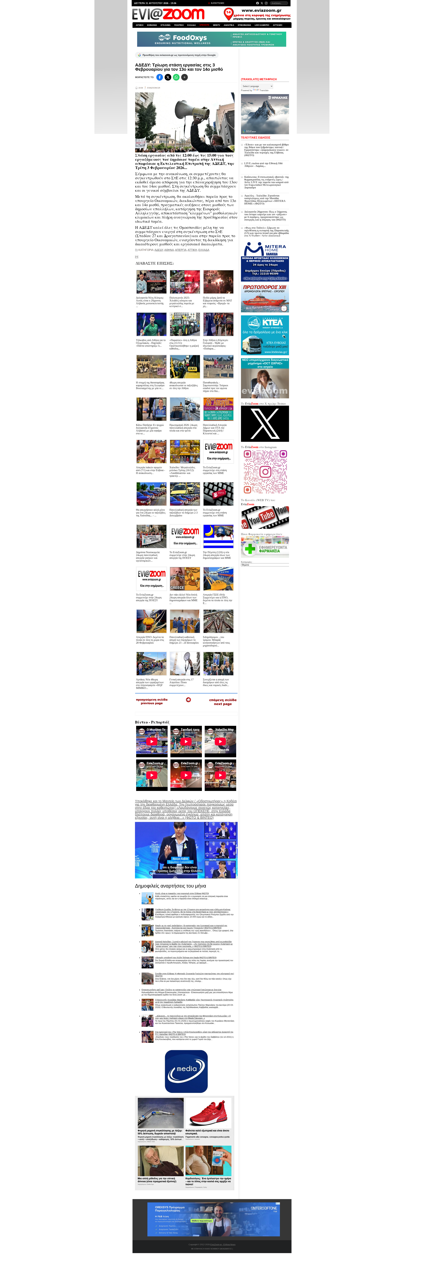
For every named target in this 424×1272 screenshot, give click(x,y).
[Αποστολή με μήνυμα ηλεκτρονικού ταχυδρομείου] (136, 257)
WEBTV (216, 25)
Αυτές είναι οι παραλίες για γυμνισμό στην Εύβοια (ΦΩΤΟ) (182, 893)
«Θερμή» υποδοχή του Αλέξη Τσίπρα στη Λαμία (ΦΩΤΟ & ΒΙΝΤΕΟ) (185, 957)
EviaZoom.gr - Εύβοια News (223, 1244)
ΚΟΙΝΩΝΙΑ (152, 25)
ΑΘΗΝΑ (169, 250)
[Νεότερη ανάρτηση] (152, 706)
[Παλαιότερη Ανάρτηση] (223, 706)
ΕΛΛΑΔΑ (191, 25)
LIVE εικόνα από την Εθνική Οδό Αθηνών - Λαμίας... (263, 164)
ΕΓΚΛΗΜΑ (166, 25)
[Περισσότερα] (184, 77)
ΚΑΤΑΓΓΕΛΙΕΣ (217, 3)
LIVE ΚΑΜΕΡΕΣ (262, 25)
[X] (168, 77)
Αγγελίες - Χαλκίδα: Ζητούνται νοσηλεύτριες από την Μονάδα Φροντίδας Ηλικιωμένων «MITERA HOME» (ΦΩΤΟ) (264, 199)
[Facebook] (257, 3)
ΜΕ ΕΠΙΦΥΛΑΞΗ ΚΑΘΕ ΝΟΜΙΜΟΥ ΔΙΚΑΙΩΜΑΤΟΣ (211, 1249)
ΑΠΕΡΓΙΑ (180, 250)
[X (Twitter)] (262, 3)
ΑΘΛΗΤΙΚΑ (229, 25)
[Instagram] (266, 3)
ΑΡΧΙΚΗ (139, 25)
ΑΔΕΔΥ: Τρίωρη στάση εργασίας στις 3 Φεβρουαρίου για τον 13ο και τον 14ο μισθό (179, 67)
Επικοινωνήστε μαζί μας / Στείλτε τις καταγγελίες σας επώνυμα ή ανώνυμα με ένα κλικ (181, 990)
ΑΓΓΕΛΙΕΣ (277, 25)
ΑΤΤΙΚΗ (192, 250)
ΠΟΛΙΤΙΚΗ (179, 25)
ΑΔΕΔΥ (159, 250)
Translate (264, 90)
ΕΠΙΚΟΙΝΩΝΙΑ (244, 25)
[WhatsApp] (176, 77)
